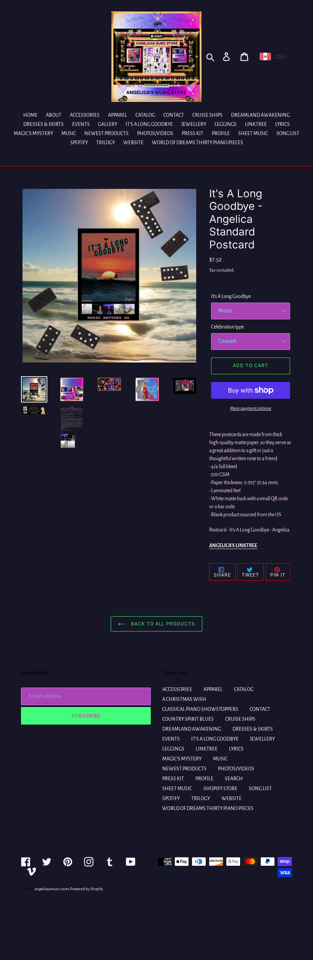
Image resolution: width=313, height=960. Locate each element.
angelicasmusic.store (52, 889)
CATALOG (243, 689)
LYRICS (236, 749)
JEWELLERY (262, 739)
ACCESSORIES (177, 689)
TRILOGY (200, 798)
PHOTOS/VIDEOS (236, 769)
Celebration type (227, 327)
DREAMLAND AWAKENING (191, 729)
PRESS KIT (173, 778)
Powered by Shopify (86, 889)
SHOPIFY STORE (220, 788)
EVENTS (171, 739)
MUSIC (220, 759)
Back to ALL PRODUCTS (162, 624)
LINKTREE (207, 749)
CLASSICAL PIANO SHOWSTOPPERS (200, 709)
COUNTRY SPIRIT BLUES (188, 719)
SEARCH (234, 778)
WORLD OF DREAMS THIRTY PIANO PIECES (207, 808)
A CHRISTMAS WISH (184, 699)
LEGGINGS (173, 749)
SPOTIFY (171, 798)
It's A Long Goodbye (231, 296)
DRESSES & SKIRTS (252, 729)
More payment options (250, 408)
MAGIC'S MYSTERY (182, 759)
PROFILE (204, 778)
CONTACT (260, 709)
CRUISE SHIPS (240, 719)
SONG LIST (260, 788)
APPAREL (213, 689)
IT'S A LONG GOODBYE (215, 739)
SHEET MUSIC (177, 788)
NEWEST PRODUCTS (184, 769)
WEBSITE (231, 798)
